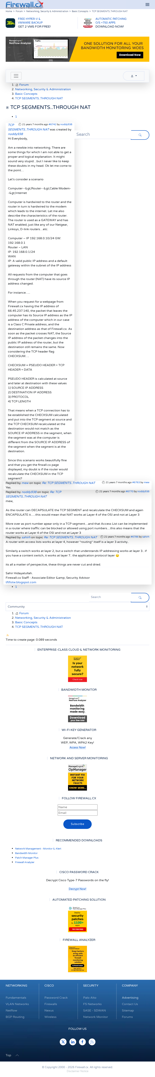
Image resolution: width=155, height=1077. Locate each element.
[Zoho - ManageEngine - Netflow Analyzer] (77, 49)
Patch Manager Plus (26, 857)
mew (146, 482)
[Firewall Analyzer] (77, 959)
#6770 (129, 491)
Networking (16, 986)
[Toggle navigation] (16, 76)
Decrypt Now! (77, 889)
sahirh (145, 536)
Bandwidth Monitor (26, 853)
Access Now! (78, 747)
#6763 (136, 482)
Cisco (49, 986)
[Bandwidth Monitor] (77, 709)
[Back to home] (24, 4)
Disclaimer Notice (77, 1071)
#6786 (134, 536)
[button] (147, 4)
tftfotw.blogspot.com (21, 582)
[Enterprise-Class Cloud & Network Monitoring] (77, 669)
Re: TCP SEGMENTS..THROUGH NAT (68, 483)
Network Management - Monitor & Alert (38, 848)
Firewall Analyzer (24, 862)
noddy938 (66, 124)
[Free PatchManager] (77, 919)
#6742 (52, 124)
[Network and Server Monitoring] (77, 777)
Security (90, 986)
